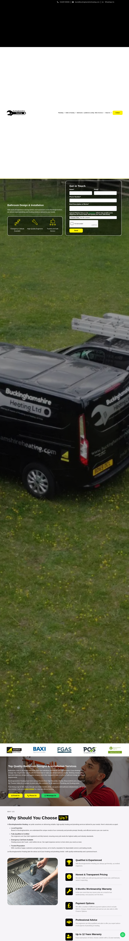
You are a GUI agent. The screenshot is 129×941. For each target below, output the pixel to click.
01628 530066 (29, 789)
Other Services (99, 112)
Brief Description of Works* (79, 204)
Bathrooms (80, 112)
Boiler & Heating (70, 112)
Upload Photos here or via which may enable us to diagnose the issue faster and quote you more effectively (91, 213)
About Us (107, 112)
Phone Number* (75, 197)
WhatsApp (91, 213)
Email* (96, 189)
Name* (71, 189)
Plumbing (60, 112)
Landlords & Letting (89, 112)
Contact (117, 112)
